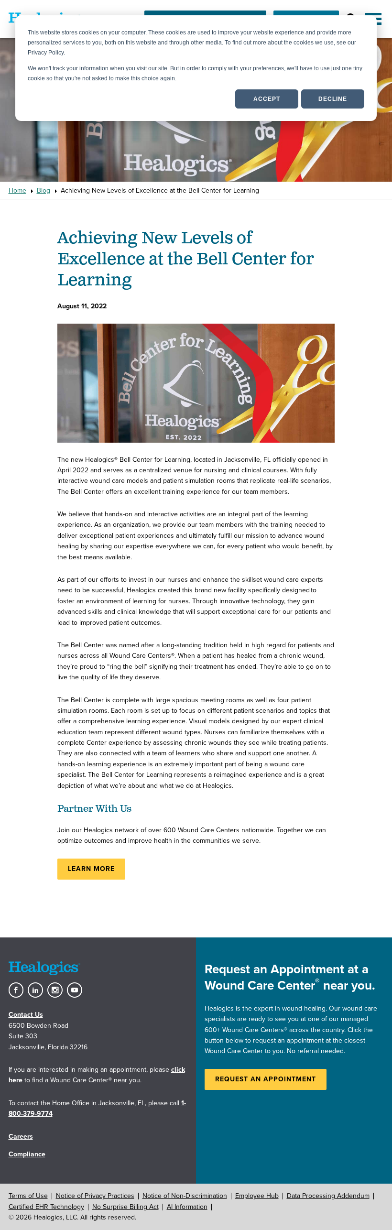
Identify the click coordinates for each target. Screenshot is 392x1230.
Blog (43, 190)
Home (17, 190)
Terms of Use (28, 1196)
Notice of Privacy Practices (95, 1196)
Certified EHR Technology (46, 1207)
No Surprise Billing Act (125, 1207)
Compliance (27, 1154)
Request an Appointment (265, 1079)
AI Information (187, 1207)
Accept (266, 99)
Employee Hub (257, 1196)
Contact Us (26, 1015)
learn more (91, 869)
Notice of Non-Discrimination (184, 1196)
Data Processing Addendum (328, 1196)
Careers (21, 1136)
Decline (332, 99)
